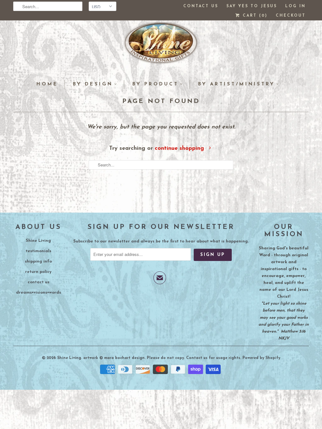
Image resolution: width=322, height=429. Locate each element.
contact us (38, 282)
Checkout (291, 16)
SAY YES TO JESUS (251, 6)
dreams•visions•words (38, 293)
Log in (295, 6)
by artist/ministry (236, 84)
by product (155, 84)
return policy (38, 272)
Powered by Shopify (261, 358)
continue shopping (180, 148)
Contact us (200, 6)
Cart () (254, 16)
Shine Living (38, 241)
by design (93, 84)
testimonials (38, 251)
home (47, 84)
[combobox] (47, 6)
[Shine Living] (161, 45)
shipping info (38, 261)
